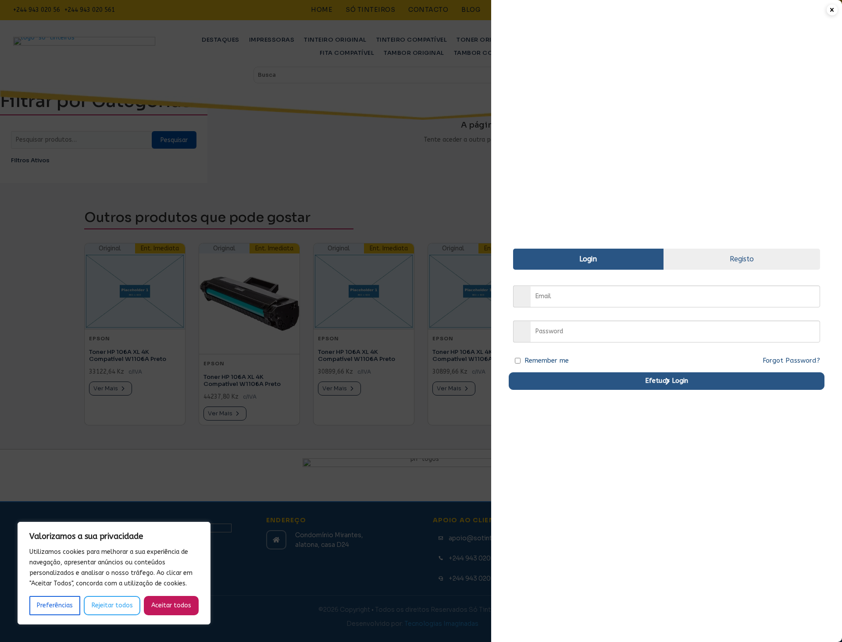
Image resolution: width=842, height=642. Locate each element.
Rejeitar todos (112, 605)
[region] (114, 573)
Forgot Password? (791, 360)
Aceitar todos (171, 605)
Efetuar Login (666, 381)
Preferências (55, 605)
